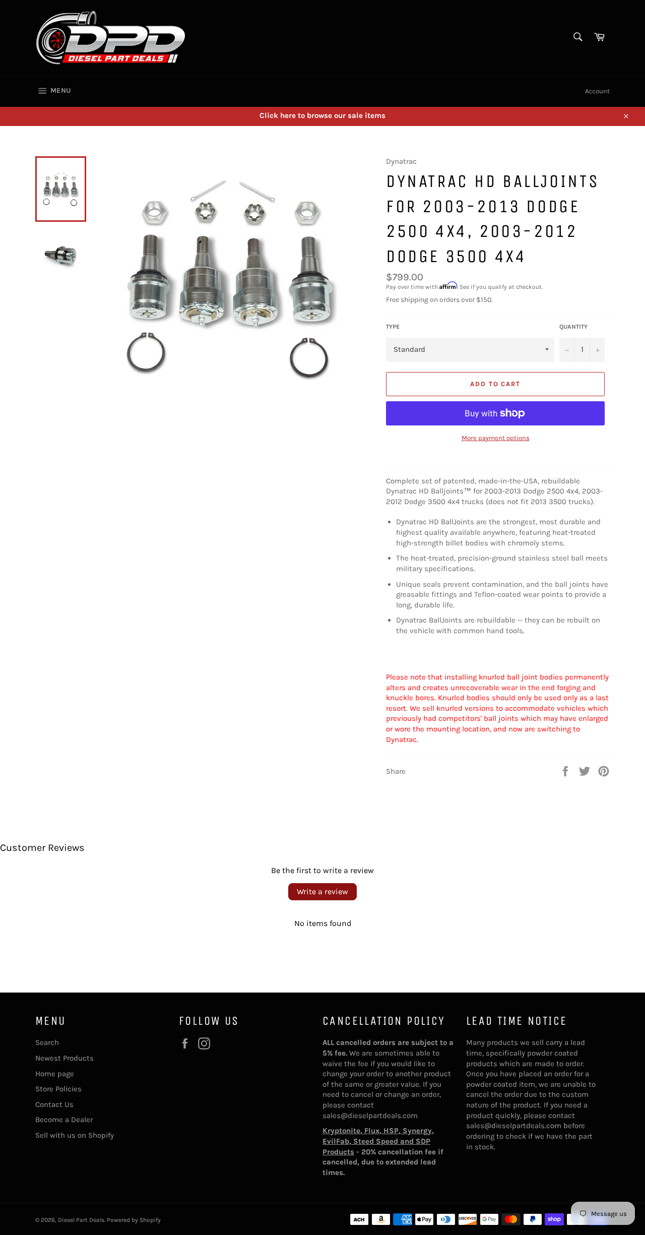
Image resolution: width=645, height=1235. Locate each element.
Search (47, 1042)
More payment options (496, 438)
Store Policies (58, 1088)
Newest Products (64, 1058)
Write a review (322, 891)
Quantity (573, 326)
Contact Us (54, 1104)
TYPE (393, 326)
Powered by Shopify (134, 1219)
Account (597, 91)
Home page (54, 1073)
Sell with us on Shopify (74, 1135)
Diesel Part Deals (81, 1219)
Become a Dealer (64, 1119)
